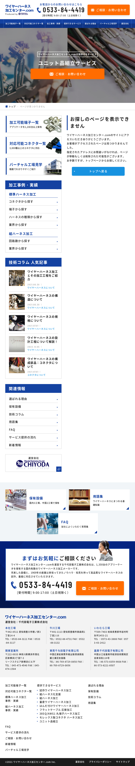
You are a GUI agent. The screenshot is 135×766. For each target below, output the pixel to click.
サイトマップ (123, 761)
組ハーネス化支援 (50, 694)
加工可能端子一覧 (13, 23)
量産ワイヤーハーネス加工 (55, 702)
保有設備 (15, 406)
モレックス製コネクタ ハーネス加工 (61, 717)
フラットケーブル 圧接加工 (56, 709)
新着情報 (15, 445)
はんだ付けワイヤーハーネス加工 (59, 705)
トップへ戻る (98, 171)
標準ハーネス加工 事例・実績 (16, 698)
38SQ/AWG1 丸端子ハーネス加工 (60, 713)
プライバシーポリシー (100, 761)
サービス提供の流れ (22, 437)
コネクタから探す (21, 201)
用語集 (13, 422)
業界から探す (18, 224)
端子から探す (18, 209)
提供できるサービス (72, 23)
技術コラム (16, 414)
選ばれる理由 (90, 23)
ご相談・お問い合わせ (18, 738)
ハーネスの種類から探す (25, 217)
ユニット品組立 (49, 721)
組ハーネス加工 (49, 698)
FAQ (12, 429)
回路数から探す (19, 241)
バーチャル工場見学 (108, 23)
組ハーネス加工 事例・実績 (14, 708)
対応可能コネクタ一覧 (33, 23)
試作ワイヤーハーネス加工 (55, 690)
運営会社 (125, 23)
